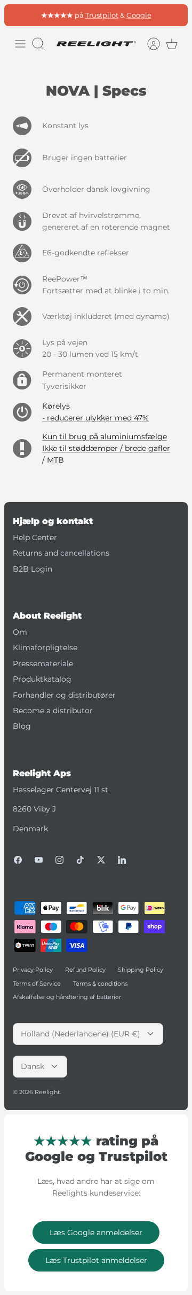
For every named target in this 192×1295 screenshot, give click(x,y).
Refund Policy (85, 969)
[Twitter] (101, 860)
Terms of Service (37, 983)
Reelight (47, 1092)
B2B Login (32, 569)
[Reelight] (96, 44)
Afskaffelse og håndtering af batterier (67, 997)
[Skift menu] (20, 44)
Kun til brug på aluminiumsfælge (104, 436)
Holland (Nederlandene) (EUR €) (80, 1034)
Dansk (32, 1066)
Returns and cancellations (61, 553)
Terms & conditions (100, 983)
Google (138, 15)
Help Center (35, 537)
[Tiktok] (80, 860)
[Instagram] (59, 860)
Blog (22, 726)
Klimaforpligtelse (45, 647)
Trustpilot (101, 15)
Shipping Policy (140, 969)
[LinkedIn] (121, 860)
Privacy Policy (33, 969)
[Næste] (174, 15)
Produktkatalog (42, 679)
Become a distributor (53, 710)
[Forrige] (18, 15)
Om (20, 632)
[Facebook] (17, 860)
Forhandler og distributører (64, 695)
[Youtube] (38, 860)
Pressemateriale (43, 663)
